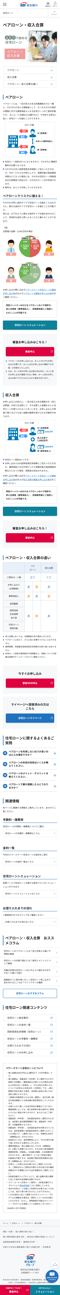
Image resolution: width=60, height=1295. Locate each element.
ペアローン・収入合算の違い (22, 84)
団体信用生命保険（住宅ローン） (24, 1031)
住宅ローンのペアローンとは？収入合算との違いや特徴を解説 (27, 952)
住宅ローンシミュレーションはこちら (22, 893)
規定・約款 (8, 1232)
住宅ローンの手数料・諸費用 (22, 1038)
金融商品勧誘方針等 (12, 1242)
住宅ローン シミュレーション (30, 325)
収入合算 (12, 77)
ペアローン (13, 70)
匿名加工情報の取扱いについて (40, 1237)
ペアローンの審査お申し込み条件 (38, 293)
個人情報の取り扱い (24, 1232)
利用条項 (47, 1247)
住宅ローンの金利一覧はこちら (19, 861)
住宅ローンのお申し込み (20, 1052)
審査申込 (48, 6)
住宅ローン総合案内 (17, 1017)
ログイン (55, 6)
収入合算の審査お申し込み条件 (37, 479)
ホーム (5, 1223)
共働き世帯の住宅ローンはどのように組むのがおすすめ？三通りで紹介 (27, 971)
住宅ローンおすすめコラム (30, 993)
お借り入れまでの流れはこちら (19, 921)
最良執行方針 (29, 1242)
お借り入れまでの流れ (19, 1045)
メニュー (54, 14)
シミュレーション (45, 1290)
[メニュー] (5, 4)
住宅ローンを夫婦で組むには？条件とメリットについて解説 (27, 962)
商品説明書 (24, 1185)
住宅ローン (8, 12)
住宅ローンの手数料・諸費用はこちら (22, 833)
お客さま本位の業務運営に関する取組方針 (21, 1247)
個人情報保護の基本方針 (13, 1237)
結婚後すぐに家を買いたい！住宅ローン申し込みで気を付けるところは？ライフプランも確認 (27, 981)
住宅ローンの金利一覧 (19, 1024)
